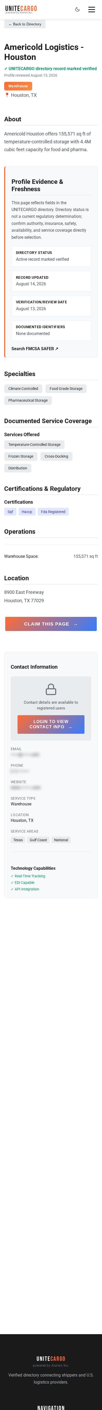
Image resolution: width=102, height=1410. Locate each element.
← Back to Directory (24, 24)
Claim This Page (51, 624)
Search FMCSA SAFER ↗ (35, 348)
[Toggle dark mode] (77, 9)
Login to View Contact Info (51, 724)
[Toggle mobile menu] (91, 9)
